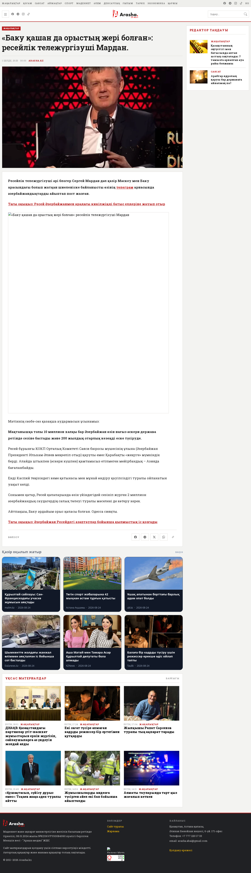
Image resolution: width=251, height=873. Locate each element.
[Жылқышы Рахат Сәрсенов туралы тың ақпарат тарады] (151, 703)
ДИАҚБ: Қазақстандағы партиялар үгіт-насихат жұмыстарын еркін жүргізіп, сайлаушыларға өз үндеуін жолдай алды (30, 736)
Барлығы (172, 678)
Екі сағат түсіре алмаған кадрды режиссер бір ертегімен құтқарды (92, 732)
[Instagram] (235, 3)
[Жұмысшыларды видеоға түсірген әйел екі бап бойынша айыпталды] (92, 768)
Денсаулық (112, 3)
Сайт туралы (115, 826)
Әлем (97, 3)
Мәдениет (83, 3)
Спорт (69, 3)
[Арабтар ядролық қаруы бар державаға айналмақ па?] (199, 77)
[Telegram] (230, 3)
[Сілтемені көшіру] (173, 537)
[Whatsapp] (164, 537)
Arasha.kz (36, 60)
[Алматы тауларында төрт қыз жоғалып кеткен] (151, 768)
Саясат (40, 3)
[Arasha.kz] (125, 14)
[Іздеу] (245, 14)
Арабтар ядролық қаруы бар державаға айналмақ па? (226, 79)
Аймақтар (54, 3)
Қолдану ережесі (180, 850)
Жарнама (113, 831)
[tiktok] (241, 3)
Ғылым (128, 3)
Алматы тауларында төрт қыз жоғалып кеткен (150, 795)
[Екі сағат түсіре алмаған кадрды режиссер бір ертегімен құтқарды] (92, 703)
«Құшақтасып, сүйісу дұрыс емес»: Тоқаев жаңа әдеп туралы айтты (33, 797)
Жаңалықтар (11, 3)
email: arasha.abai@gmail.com (188, 841)
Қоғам (27, 3)
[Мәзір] (5, 14)
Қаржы (173, 3)
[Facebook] (224, 3)
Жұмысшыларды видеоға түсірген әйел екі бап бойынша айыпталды (91, 797)
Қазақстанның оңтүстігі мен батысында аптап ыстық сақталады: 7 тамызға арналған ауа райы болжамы (227, 54)
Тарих (140, 3)
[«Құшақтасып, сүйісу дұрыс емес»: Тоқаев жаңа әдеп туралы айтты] (33, 768)
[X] (154, 537)
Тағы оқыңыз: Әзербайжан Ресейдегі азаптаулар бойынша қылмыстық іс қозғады (82, 522)
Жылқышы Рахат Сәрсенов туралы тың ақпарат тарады (149, 730)
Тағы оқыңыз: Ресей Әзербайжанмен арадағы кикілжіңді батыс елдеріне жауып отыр (86, 204)
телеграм (124, 187)
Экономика (156, 3)
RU (247, 3)
